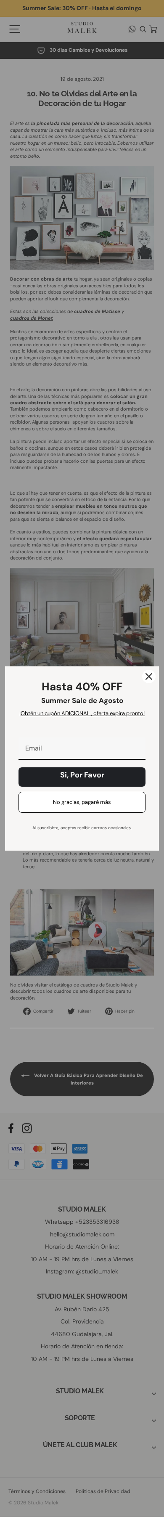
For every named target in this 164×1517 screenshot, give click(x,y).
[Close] (149, 676)
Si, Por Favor (82, 775)
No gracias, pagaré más (82, 802)
